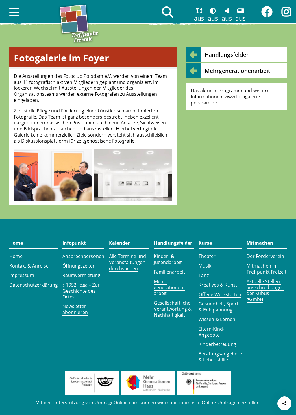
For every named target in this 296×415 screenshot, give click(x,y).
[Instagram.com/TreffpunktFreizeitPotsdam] (286, 12)
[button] (14, 12)
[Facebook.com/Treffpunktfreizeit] (266, 12)
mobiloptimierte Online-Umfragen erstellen (212, 402)
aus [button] (199, 18)
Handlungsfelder (227, 54)
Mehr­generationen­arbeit (237, 71)
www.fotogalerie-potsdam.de (226, 99)
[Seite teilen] (284, 403)
